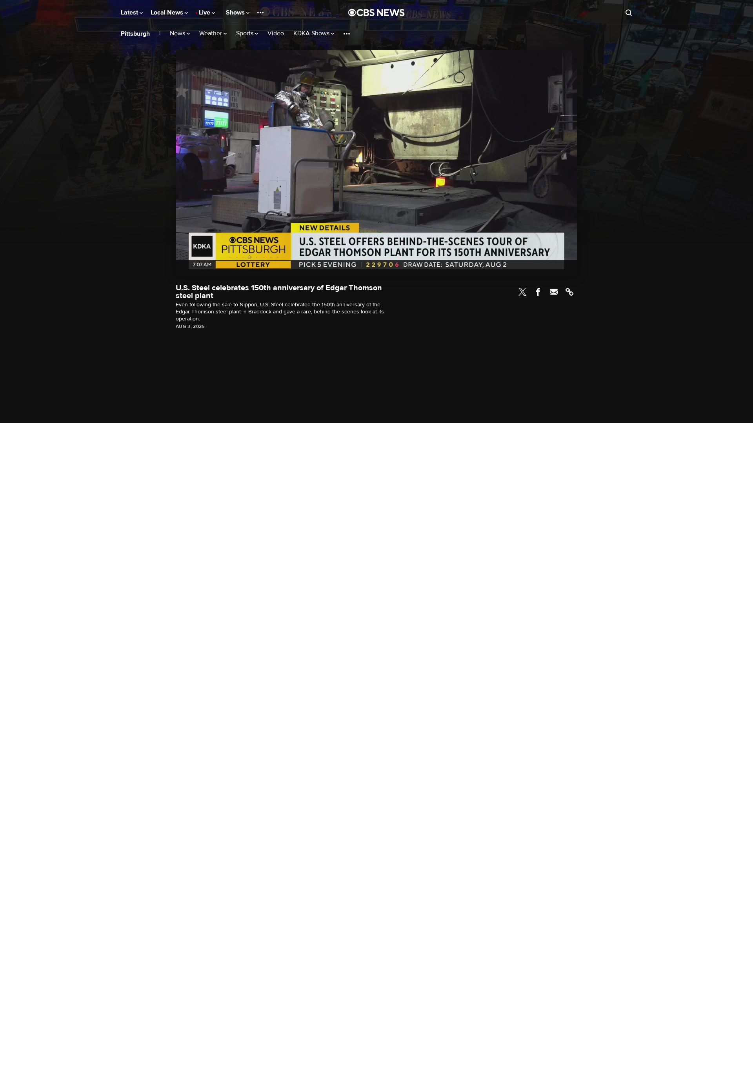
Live (205, 12)
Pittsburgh (135, 34)
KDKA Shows (312, 33)
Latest (130, 12)
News (178, 33)
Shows (236, 12)
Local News (168, 12)
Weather (211, 33)
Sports (245, 33)
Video (275, 33)
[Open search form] (628, 12)
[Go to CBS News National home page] (376, 12)
